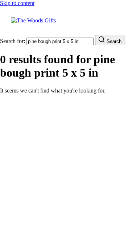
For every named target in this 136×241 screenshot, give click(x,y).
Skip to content (17, 3)
